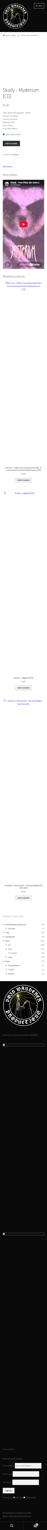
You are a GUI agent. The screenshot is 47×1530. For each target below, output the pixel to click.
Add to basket (11, 143)
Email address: (9, 1465)
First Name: (7, 1474)
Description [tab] (7, 166)
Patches (11, 974)
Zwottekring (10, 937)
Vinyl (10, 949)
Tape (10, 957)
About (5, 1516)
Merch (7, 961)
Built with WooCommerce (20, 1516)
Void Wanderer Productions (15, 924)
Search (12, 1526)
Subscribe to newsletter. (13, 1458)
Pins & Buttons (14, 965)
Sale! (7, 932)
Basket (30, 1524)
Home (8, 35)
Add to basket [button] (23, 480)
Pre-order (11, 928)
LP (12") (14, 953)
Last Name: (7, 1482)
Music (14, 35)
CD (18, 35)
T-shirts (11, 969)
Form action (8, 1497)
